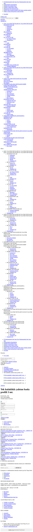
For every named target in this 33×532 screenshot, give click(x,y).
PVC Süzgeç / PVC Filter (7, 436)
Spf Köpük (9, 70)
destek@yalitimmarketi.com (10, 526)
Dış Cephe (9, 146)
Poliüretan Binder (11, 106)
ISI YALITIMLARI (8, 74)
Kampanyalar (14, 8)
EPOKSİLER (7, 44)
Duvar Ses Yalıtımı (8, 81)
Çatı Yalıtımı (10, 140)
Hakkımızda (7, 494)
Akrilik (8, 96)
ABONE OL (18, 467)
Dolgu (8, 60)
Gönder (2, 419)
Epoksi (8, 45)
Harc (8, 58)
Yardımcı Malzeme (11, 66)
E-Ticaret (12, 529)
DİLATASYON (8, 32)
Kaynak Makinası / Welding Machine (10, 453)
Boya (8, 76)
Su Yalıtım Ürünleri (8, 368)
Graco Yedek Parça (11, 126)
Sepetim (6, 518)
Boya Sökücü (10, 98)
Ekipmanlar (9, 129)
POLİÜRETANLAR (9, 25)
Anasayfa (6, 367)
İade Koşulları (7, 424)
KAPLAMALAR (8, 133)
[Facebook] (7, 473)
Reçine (8, 36)
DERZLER (6, 62)
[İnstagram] (7, 475)
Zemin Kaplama (11, 95)
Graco (8, 120)
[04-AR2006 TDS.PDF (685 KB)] (4, 402)
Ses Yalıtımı (6, 82)
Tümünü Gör (13, 160)
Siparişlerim (14, 4)
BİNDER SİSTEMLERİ (10, 104)
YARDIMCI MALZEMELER (11, 65)
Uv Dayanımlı (10, 48)
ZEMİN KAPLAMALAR (10, 89)
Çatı (8, 77)
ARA (17, 18)
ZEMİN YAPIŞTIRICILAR (10, 87)
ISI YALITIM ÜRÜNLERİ (25, 67)
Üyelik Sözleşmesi (8, 506)
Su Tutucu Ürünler (11, 38)
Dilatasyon (9, 33)
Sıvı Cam (9, 92)
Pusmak (9, 121)
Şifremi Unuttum (13, 361)
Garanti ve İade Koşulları (10, 503)
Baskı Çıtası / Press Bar (6, 449)
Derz (8, 63)
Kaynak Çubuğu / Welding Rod (8, 458)
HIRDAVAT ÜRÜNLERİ (10, 142)
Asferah (9, 122)
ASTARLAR (7, 47)
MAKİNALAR (7, 118)
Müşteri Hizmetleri (8, 517)
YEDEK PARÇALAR (9, 124)
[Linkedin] (6, 478)
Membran (9, 54)
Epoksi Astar (10, 110)
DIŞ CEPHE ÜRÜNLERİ (10, 144)
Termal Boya (10, 40)
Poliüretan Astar (11, 102)
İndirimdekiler (7, 515)
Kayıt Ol (8, 363)
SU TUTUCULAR (8, 37)
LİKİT (5, 41)
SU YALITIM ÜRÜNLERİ (25, 23)
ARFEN (3, 385)
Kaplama (9, 27)
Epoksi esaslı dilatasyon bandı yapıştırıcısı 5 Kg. (12, 432)
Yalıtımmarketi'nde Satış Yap (10, 497)
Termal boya (10, 73)
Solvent (8, 103)
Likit (8, 43)
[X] (5, 477)
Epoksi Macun (10, 111)
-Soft (9, 529)
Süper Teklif (14, 7)
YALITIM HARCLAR (9, 56)
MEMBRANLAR (8, 52)
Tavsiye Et (6, 423)
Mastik (8, 30)
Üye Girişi (6, 355)
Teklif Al (3, 433)
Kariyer (5, 495)
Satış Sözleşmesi (8, 505)
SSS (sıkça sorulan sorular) (24, 10)
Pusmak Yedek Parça (12, 125)
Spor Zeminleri (10, 93)
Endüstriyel (9, 91)
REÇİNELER (7, 34)
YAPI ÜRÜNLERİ (19, 137)
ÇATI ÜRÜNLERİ (8, 139)
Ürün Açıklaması (8, 421)
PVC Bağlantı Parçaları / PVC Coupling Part (11, 445)
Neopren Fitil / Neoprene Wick (8, 440)
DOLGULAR (7, 59)
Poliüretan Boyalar (11, 100)
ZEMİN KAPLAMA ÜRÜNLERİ (15, 84)
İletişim (5, 493)
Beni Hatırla (5, 361)
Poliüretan (9, 26)
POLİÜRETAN (8, 69)
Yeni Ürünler (7, 514)
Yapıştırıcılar (10, 88)
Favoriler (6, 14)
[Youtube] (6, 474)
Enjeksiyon (9, 29)
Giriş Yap (3, 363)
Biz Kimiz (6, 491)
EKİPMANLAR (8, 128)
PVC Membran (10, 55)
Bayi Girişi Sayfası (18, 11)
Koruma (9, 49)
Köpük (8, 135)
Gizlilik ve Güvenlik (9, 502)
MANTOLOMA (8, 71)
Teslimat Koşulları (8, 508)
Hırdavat (9, 143)
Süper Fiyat (13, 6)
